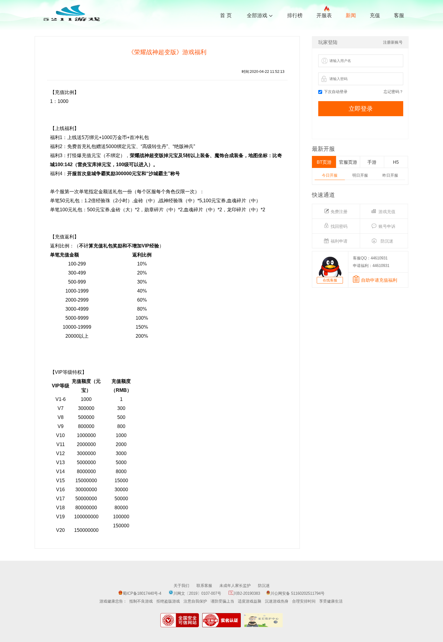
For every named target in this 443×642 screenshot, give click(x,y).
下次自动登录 (335, 91)
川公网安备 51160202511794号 (297, 593)
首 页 (226, 15)
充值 (375, 15)
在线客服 (330, 280)
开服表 (324, 15)
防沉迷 (264, 585)
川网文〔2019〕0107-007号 (197, 593)
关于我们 (181, 585)
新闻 (351, 15)
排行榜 (295, 15)
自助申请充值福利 (379, 280)
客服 (399, 15)
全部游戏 (257, 15)
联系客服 (204, 585)
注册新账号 (393, 42)
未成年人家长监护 (235, 585)
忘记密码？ (393, 91)
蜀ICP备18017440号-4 (142, 593)
